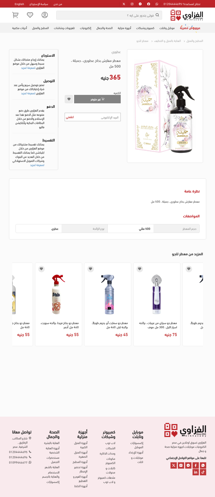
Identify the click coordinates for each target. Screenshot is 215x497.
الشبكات (110, 448)
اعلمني (70, 116)
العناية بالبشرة (51, 443)
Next (15, 305)
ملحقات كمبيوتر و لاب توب (106, 479)
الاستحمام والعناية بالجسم (50, 474)
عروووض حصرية (190, 27)
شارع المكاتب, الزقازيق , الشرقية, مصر (20, 442)
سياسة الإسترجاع (39, 3)
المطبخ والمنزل (40, 28)
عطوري (116, 51)
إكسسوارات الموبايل (136, 445)
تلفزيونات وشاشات (64, 28)
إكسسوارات (53, 482)
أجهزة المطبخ (80, 462)
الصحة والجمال (104, 28)
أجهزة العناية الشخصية (52, 450)
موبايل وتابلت (167, 28)
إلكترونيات (85, 28)
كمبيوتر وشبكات (145, 28)
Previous (200, 305)
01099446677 (18, 462)
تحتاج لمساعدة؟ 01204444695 (182, 3)
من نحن (58, 3)
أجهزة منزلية (124, 28)
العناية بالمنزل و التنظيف (167, 40)
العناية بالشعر (52, 467)
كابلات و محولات (110, 470)
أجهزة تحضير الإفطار (80, 469)
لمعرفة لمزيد (28, 67)
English (19, 3)
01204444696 (18, 457)
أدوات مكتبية (19, 28)
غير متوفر (96, 99)
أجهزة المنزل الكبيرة (80, 445)
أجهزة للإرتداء (136, 452)
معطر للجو (142, 40)
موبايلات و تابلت (137, 459)
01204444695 (18, 452)
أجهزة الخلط (80, 486)
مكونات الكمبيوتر (110, 460)
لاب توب (110, 443)
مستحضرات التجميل (53, 459)
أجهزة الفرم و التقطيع (80, 478)
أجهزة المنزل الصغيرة (80, 454)
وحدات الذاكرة (107, 453)
